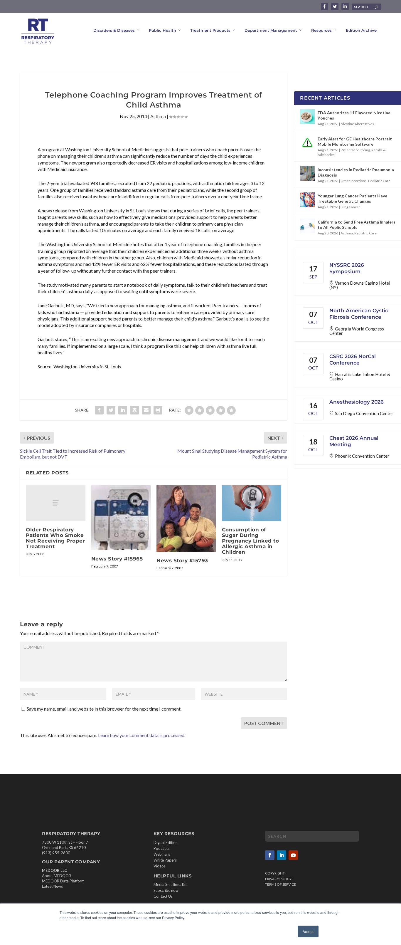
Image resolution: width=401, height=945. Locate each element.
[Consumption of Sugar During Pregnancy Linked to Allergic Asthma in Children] (252, 503)
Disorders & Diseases (114, 30)
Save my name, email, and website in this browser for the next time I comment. (104, 708)
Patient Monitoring (355, 150)
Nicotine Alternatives (357, 124)
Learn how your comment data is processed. (141, 735)
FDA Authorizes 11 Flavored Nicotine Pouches (354, 115)
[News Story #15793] (186, 518)
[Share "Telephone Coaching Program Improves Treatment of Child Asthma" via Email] (146, 410)
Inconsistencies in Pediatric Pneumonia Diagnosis (356, 172)
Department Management (271, 30)
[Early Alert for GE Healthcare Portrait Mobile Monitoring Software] (307, 142)
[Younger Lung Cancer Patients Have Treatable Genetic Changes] (307, 199)
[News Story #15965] (121, 517)
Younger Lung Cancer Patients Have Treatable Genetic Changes (352, 198)
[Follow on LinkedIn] (281, 855)
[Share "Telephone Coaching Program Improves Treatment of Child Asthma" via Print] (158, 410)
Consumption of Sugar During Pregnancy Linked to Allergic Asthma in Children (250, 541)
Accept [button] (308, 931)
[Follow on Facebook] (269, 855)
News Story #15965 (117, 559)
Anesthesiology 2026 (356, 402)
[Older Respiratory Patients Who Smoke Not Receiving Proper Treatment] (55, 503)
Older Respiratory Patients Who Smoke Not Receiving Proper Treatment (55, 538)
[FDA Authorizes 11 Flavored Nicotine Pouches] (307, 116)
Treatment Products (210, 30)
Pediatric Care (379, 181)
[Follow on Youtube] (293, 855)
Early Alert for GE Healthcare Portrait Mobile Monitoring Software (355, 141)
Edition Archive (361, 30)
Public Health (162, 30)
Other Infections (354, 181)
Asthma (158, 116)
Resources (321, 30)
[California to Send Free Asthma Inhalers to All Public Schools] (307, 226)
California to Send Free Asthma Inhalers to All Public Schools (356, 224)
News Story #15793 (182, 560)
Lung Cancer (350, 207)
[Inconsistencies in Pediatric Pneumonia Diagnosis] (307, 173)
